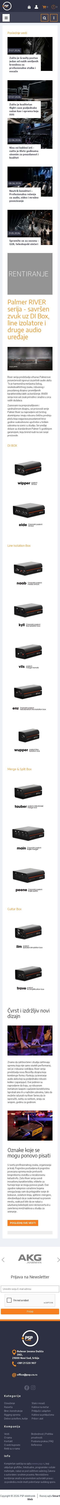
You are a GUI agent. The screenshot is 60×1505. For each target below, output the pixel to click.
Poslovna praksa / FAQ (42, 1441)
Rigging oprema (12, 1414)
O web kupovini (12, 1444)
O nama (8, 1437)
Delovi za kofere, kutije (16, 1418)
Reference (36, 1444)
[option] (30, 1259)
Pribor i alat (37, 1418)
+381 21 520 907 (26, 1363)
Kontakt (8, 1441)
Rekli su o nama (12, 1448)
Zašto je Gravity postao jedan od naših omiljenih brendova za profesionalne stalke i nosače (23, 65)
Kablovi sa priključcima (43, 1414)
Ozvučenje (9, 1403)
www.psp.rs (38, 1463)
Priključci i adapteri (41, 1410)
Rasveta (8, 1407)
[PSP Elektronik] (10, 6)
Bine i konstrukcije (13, 1410)
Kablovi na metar (40, 1407)
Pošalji (30, 1311)
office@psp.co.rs (27, 1374)
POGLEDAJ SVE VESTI (23, 1222)
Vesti (6, 1433)
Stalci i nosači (38, 1403)
